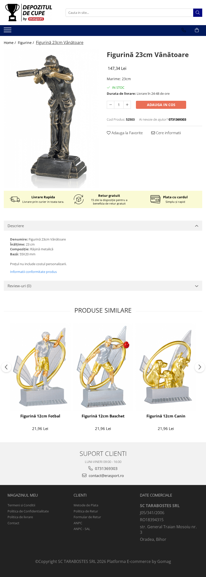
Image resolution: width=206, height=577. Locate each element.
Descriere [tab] (16, 225)
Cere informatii (168, 132)
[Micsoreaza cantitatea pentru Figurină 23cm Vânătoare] (110, 105)
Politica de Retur (86, 511)
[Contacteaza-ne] (183, 30)
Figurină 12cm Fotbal (40, 416)
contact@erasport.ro (106, 475)
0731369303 (106, 468)
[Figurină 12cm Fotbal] (40, 367)
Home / (10, 42)
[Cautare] (197, 13)
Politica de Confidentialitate (28, 511)
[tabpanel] (51, 118)
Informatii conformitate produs (33, 271)
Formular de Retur (87, 517)
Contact (13, 523)
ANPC (78, 523)
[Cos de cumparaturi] (196, 30)
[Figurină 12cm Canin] (165, 367)
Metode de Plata (86, 505)
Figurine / (26, 42)
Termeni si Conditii (21, 505)
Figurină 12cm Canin (165, 416)
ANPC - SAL (82, 528)
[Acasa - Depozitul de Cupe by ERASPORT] (29, 12)
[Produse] (8, 31)
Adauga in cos (161, 104)
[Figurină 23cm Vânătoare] (51, 118)
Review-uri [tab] (19, 285)
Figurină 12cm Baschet (103, 416)
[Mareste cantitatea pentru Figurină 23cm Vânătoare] (127, 105)
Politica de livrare (20, 517)
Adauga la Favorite (127, 132)
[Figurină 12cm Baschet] (103, 367)
